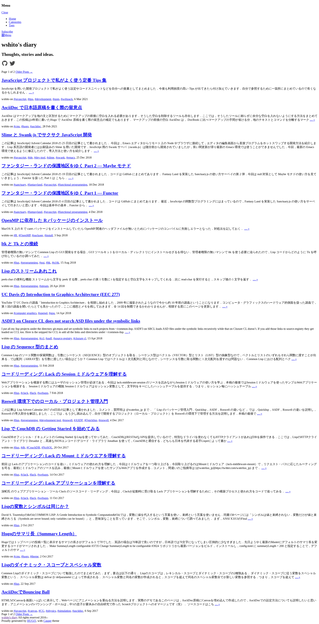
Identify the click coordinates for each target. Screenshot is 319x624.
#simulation (64, 610)
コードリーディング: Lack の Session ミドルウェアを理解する (64, 374)
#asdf (49, 338)
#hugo (25, 126)
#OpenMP (24, 235)
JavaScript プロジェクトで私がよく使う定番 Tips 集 (54, 80)
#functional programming (72, 184)
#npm (56, 99)
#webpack (67, 99)
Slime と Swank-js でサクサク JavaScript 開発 (46, 134)
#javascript (20, 99)
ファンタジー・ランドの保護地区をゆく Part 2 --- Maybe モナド (66, 165)
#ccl (41, 338)
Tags (11, 25)
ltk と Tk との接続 (19, 243)
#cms (17, 126)
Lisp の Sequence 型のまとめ (29, 346)
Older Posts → (24, 71)
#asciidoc (35, 126)
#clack (24, 392)
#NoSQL (47, 447)
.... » (31, 92)
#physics (51, 610)
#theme (34, 556)
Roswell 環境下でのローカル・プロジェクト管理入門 (54, 401)
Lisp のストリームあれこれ (29, 271)
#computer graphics (25, 313)
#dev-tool (39, 157)
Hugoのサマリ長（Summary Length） (39, 533)
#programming (29, 262)
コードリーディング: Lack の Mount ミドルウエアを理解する (63, 455)
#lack (33, 392)
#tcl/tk (55, 262)
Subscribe (7, 31)
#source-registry (62, 338)
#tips (30, 99)
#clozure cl (79, 338)
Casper (47, 620)
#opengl (42, 313)
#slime (50, 157)
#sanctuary (20, 184)
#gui (41, 262)
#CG (41, 610)
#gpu (52, 313)
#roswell (67, 420)
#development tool (50, 420)
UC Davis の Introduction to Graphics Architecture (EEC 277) (60, 294)
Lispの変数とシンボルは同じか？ (35, 506)
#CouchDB (33, 447)
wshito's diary (9, 617)
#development (43, 99)
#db (23, 447)
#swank (60, 157)
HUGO (31, 620)
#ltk (48, 262)
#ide (30, 157)
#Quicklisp (90, 420)
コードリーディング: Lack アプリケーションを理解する (58, 483)
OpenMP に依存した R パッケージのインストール (52, 220)
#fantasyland (35, 184)
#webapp (42, 392)
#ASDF (78, 420)
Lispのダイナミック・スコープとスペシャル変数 (51, 564)
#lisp (16, 262)
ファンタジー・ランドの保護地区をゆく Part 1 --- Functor (59, 193)
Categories (15, 22)
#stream (43, 286)
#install (48, 235)
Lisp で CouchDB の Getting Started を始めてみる (50, 428)
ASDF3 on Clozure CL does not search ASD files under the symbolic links (70, 321)
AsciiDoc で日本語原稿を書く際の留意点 (41, 107)
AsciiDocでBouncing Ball (25, 592)
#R (15, 235)
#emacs (70, 157)
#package (37, 235)
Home (12, 18)
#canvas (32, 610)
